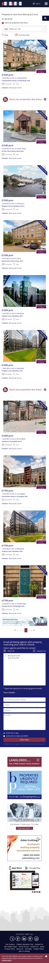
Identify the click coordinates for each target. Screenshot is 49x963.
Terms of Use (24, 947)
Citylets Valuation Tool (24, 944)
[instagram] (36, 938)
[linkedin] (24, 938)
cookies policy (7, 960)
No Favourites (24, 35)
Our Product (10, 944)
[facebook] (18, 938)
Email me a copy (12, 733)
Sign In (38, 4)
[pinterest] (30, 938)
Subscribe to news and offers (17, 736)
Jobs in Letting (24, 951)
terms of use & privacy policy (36, 744)
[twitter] (12, 938)
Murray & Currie (11, 88)
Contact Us (34, 947)
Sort (6, 29)
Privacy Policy (10, 949)
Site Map (28, 949)
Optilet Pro (39, 944)
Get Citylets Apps (10, 947)
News (42, 947)
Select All (10, 651)
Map (6, 35)
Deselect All (41, 651)
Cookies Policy (38, 949)
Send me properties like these (16, 23)
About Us (19, 949)
